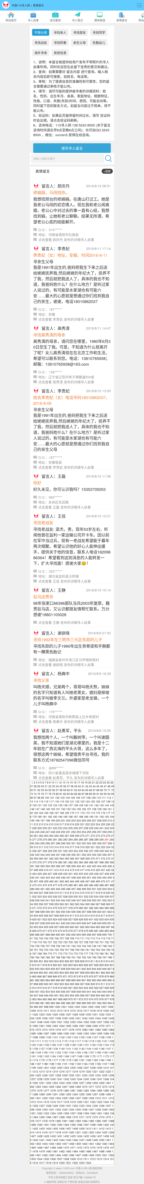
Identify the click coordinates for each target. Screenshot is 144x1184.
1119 (91, 1041)
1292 (62, 1094)
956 (82, 995)
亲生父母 (79, 42)
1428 (39, 1136)
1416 (45, 1132)
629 (81, 919)
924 (86, 988)
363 (56, 858)
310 (36, 847)
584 (101, 908)
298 (58, 843)
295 (42, 843)
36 (64, 786)
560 (61, 904)
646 (84, 923)
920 (65, 988)
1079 (78, 1029)
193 (106, 816)
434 (86, 874)
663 (87, 927)
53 (42, 790)
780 (101, 953)
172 (82, 813)
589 (42, 912)
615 (92, 915)
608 (56, 915)
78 (49, 794)
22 (97, 782)
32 (49, 786)
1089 (59, 1033)
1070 (101, 1026)
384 (81, 862)
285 (75, 839)
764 (103, 950)
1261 (108, 1083)
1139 (55, 1048)
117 (51, 801)
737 (47, 946)
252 (73, 832)
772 (60, 953)
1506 (53, 1159)
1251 (42, 1083)
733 (112, 942)
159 (99, 809)
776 (81, 953)
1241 (59, 1079)
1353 (46, 1113)
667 (108, 927)
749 (109, 946)
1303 (51, 1098)
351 (78, 854)
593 (63, 912)
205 (84, 820)
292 (112, 839)
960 (103, 995)
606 (46, 915)
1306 (71, 1098)
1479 (42, 1151)
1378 (45, 1121)
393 (42, 866)
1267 (65, 1086)
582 (91, 908)
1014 (66, 1010)
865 (34, 976)
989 (84, 1003)
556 (41, 904)
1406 (62, 1128)
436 (96, 874)
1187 (38, 1064)
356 (104, 854)
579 (75, 908)
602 (109, 912)
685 (32, 934)
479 (65, 885)
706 (56, 938)
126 (98, 801)
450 (84, 877)
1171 (99, 1056)
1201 (46, 1067)
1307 (78, 1098)
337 (91, 851)
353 (89, 854)
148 (42, 809)
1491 (38, 1155)
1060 (35, 1026)
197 (42, 820)
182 (50, 816)
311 (41, 847)
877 (96, 976)
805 (61, 961)
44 (94, 786)
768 (39, 953)
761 (87, 950)
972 (81, 999)
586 (112, 908)
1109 (108, 1037)
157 (89, 809)
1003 (77, 1007)
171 (77, 813)
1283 (86, 1090)
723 (60, 942)
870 (60, 976)
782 (112, 953)
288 (91, 839)
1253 (55, 1083)
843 (89, 969)
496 (68, 889)
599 (94, 912)
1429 (46, 1136)
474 (39, 885)
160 (104, 809)
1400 (106, 1125)
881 (32, 980)
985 (63, 1003)
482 (81, 885)
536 (106, 896)
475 (44, 885)
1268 (71, 1086)
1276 (39, 1090)
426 (44, 874)
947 (36, 995)
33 (53, 786)
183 (55, 816)
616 (98, 915)
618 (108, 915)
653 (36, 927)
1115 (65, 1041)
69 (101, 790)
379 (55, 862)
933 (47, 991)
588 (37, 912)
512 (67, 893)
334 (75, 851)
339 (101, 851)
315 (61, 847)
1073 (38, 1029)
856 (72, 972)
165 (46, 813)
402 (89, 866)
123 (82, 801)
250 (63, 832)
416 (77, 870)
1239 (46, 1079)
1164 (53, 1056)
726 (75, 942)
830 (106, 965)
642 (63, 923)
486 (101, 885)
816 (34, 965)
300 (68, 843)
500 (89, 889)
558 (51, 904)
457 (36, 881)
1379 (51, 1121)
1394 (66, 1125)
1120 (98, 1041)
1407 (68, 1128)
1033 (108, 1014)
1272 (98, 1086)
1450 (101, 1140)
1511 (86, 1159)
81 (60, 794)
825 (81, 965)
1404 (48, 1128)
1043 (91, 1018)
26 (111, 782)
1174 (35, 1060)
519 (103, 893)
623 (50, 919)
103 (62, 797)
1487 (95, 1151)
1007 (104, 1007)
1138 (48, 1048)
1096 (106, 1033)
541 (47, 900)
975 (96, 999)
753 (46, 950)
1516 (35, 1163)
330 (55, 851)
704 (46, 938)
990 (89, 1003)
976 (101, 999)
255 (89, 832)
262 (41, 835)
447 (68, 877)
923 (81, 988)
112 (109, 797)
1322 (93, 1102)
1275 (33, 1090)
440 (32, 877)
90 (94, 794)
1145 (95, 1048)
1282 (79, 1090)
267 (67, 835)
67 (94, 790)
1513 (99, 1159)
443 (47, 877)
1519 (55, 1163)
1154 (71, 1052)
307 (104, 843)
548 (84, 900)
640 (53, 923)
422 (108, 870)
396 (58, 866)
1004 (84, 1007)
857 (77, 972)
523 (39, 896)
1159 (104, 1052)
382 (70, 862)
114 (36, 801)
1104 (75, 1037)
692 (68, 934)
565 (87, 904)
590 (47, 912)
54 (46, 790)
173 (87, 813)
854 (61, 972)
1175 (42, 1060)
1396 (79, 1125)
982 (47, 1003)
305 (94, 843)
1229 (65, 1075)
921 (70, 988)
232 (55, 828)
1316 (53, 1102)
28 (35, 786)
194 (112, 816)
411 (51, 870)
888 (68, 980)
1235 (104, 1075)
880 (112, 976)
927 (101, 988)
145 (112, 805)
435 (91, 874)
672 (50, 931)
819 (50, 965)
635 (112, 919)
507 (41, 893)
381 (65, 862)
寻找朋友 (79, 32)
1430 (53, 1136)
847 (109, 969)
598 (89, 912)
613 (82, 915)
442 (42, 877)
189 (86, 816)
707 (61, 938)
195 (32, 820)
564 (82, 904)
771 (55, 953)
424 (34, 874)
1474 (93, 1147)
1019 (99, 1010)
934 (53, 991)
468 (92, 881)
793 (84, 957)
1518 (48, 1163)
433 (81, 874)
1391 (46, 1125)
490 (37, 889)
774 (70, 953)
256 (94, 832)
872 (70, 976)
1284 (93, 1090)
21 (93, 782)
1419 (65, 1132)
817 (39, 965)
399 (73, 866)
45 (97, 786)
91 (97, 794)
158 (94, 809)
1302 (45, 1098)
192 (101, 816)
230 (44, 828)
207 (94, 820)
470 (103, 881)
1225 (38, 1075)
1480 (48, 1151)
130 (34, 805)
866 (39, 976)
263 (46, 835)
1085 (33, 1033)
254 (84, 832)
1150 (45, 1052)
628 (75, 919)
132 (44, 805)
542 (53, 900)
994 (109, 1003)
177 (108, 813)
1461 (91, 1144)
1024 (48, 1014)
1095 (99, 1033)
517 (92, 893)
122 (77, 801)
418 (87, 870)
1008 (110, 1007)
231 (50, 828)
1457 (65, 1144)
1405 (55, 1128)
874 (81, 976)
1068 (88, 1026)
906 (77, 984)
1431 (59, 1136)
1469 (59, 1147)
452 (94, 877)
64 (83, 790)
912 (108, 984)
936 (63, 991)
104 (67, 797)
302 (78, 843)
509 (51, 893)
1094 (93, 1033)
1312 (111, 1098)
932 (42, 991)
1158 (98, 1052)
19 (86, 782)
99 (42, 797)
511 (61, 893)
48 (108, 786)
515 (82, 893)
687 (42, 934)
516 (87, 893)
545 (68, 900)
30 (42, 786)
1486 (88, 1151)
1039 (65, 1018)
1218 (75, 1071)
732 (106, 942)
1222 (101, 1071)
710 (77, 938)
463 (67, 881)
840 (73, 969)
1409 (82, 1128)
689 (53, 934)
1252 (48, 1083)
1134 (106, 1045)
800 (36, 961)
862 (103, 972)
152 (63, 809)
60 (68, 790)
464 (72, 881)
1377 (38, 1121)
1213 (42, 1071)
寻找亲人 (60, 32)
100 (47, 797)
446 (63, 877)
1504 (39, 1159)
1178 (62, 1060)
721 (50, 942)
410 (46, 870)
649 (99, 923)
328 (44, 851)
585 (106, 908)
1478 (35, 1151)
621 (39, 919)
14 (67, 782)
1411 (95, 1128)
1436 (93, 1136)
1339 (38, 1109)
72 (112, 790)
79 (53, 794)
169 (67, 813)
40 (79, 786)
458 (41, 881)
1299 (108, 1094)
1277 (46, 1090)
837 (58, 969)
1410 (88, 1128)
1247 (99, 1079)
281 (55, 839)
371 (98, 858)
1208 (93, 1067)
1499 (91, 1155)
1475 (99, 1147)
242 (106, 828)
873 (75, 976)
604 (36, 915)
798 (109, 957)
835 (47, 969)
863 (108, 972)
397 (63, 866)
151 (58, 809)
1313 (33, 1102)
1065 (68, 1026)
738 (53, 946)
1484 (75, 1151)
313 (51, 847)
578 (70, 908)
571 (34, 908)
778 (91, 953)
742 (73, 946)
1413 (108, 1128)
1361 (99, 1113)
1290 (48, 1094)
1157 (91, 1052)
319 (82, 847)
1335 (95, 1106)
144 (106, 805)
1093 (86, 1033)
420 (98, 870)
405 (104, 866)
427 (50, 874)
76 (42, 794)
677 (75, 931)
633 (101, 919)
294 (37, 843)
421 (103, 870)
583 (96, 908)
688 (47, 934)
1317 (59, 1102)
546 (73, 900)
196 (37, 820)
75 (38, 794)
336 (86, 851)
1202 (53, 1067)
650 (104, 923)
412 (56, 870)
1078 (71, 1029)
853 (56, 972)
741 (68, 946)
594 (68, 912)
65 (86, 790)
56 (53, 790)
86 (79, 794)
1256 (75, 1083)
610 (67, 915)
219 (72, 824)
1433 (73, 1136)
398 (68, 866)
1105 (82, 1037)
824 (75, 965)
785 (42, 957)
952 (61, 995)
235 (70, 828)
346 (53, 854)
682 (101, 931)
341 (112, 851)
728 (86, 942)
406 (109, 866)
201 (63, 820)
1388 (111, 1121)
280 (50, 839)
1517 (42, 1163)
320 (87, 847)
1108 (101, 1037)
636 (32, 923)
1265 (51, 1086)
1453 (38, 1144)
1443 (55, 1140)
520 (108, 893)
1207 (86, 1067)
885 (53, 980)
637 (37, 923)
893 (94, 980)
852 (51, 972)
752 (41, 950)
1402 (35, 1128)
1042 (84, 1018)
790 (68, 957)
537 (112, 896)
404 (99, 866)
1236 (111, 1075)
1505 (46, 1159)
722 (55, 942)
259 (109, 832)
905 (72, 984)
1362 (106, 1113)
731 (101, 942)
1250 (35, 1083)
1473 (86, 1147)
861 (98, 972)
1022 (35, 1014)
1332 (75, 1106)
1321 (86, 1102)
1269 (78, 1086)
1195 (91, 1064)
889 (73, 980)
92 (101, 794)
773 (65, 953)
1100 (48, 1037)
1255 (68, 1083)
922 (75, 988)
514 (77, 893)
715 (103, 938)
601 (104, 912)
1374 (101, 1117)
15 (71, 782)
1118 (84, 1041)
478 (60, 885)
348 (63, 854)
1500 (98, 1155)
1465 (33, 1147)
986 (68, 1003)
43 (90, 786)
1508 (66, 1159)
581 (86, 908)
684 (112, 931)
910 (98, 984)
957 (87, 995)
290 (101, 839)
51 (35, 790)
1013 (59, 1010)
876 (91, 976)
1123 (33, 1045)
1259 (95, 1083)
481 (75, 885)
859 (87, 972)
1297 (95, 1094)
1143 (82, 1048)
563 (77, 904)
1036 (45, 1018)
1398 (93, 1125)
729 (91, 942)
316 (67, 847)
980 (37, 1003)
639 (47, 923)
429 (60, 874)
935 (58, 991)
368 (82, 858)
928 (106, 988)
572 (39, 908)
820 (55, 965)
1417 (51, 1132)
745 (89, 946)
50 (31, 790)
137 (70, 805)
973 (86, 999)
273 (98, 835)
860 (92, 972)
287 (86, 839)
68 (97, 790)
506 (36, 893)
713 (92, 938)
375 (34, 862)
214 (46, 824)
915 (39, 988)
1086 (39, 1033)
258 (104, 832)
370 (92, 858)
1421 (78, 1132)
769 (44, 953)
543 (58, 900)
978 (112, 999)
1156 (84, 1052)
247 (47, 832)
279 (44, 839)
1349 (104, 1109)
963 (34, 999)
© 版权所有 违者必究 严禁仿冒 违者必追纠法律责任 (72, 1182)
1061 (42, 1026)
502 (99, 889)
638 (42, 923)
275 (108, 835)
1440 (35, 1140)
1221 (95, 1071)
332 (65, 851)
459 (46, 881)
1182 (88, 1060)
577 (65, 908)
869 (55, 976)
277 (34, 839)
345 (47, 854)
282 (60, 839)
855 (67, 972)
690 (58, 934)
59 (64, 790)
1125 (46, 1045)
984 (58, 1003)
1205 (73, 1067)
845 (99, 969)
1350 (111, 1109)
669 (34, 931)
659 (67, 927)
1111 (38, 1041)
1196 (98, 1064)
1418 (58, 1132)
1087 (46, 1033)
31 (46, 786)
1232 (84, 1075)
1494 (58, 1155)
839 (68, 969)
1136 (35, 1048)
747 (99, 946)
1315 (46, 1102)
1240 (53, 1079)
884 (47, 980)
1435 (86, 1136)
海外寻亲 (40, 52)
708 (67, 938)
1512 (93, 1159)
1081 (91, 1029)
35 (60, 786)
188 (81, 816)
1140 (62, 1048)
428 (55, 874)
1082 (98, 1029)
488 (112, 885)
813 (103, 961)
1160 (111, 1052)
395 (53, 866)
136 (65, 805)
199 (53, 820)
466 (82, 881)
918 (55, 988)
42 (86, 786)
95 (112, 794)
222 (87, 824)
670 (39, 931)
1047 (33, 1022)
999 (51, 1007)
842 (84, 969)
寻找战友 (40, 42)
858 (82, 972)
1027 (68, 1014)
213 (41, 824)
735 (37, 946)
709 (72, 938)
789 (63, 957)
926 (96, 988)
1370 (75, 1117)
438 (106, 874)
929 (112, 988)
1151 (51, 1052)
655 (46, 927)
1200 (39, 1067)
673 (55, 931)
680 (91, 931)
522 (34, 896)
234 (65, 828)
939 (78, 991)
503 (104, 889)
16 (74, 782)
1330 (62, 1106)
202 (68, 820)
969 (65, 999)
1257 (82, 1083)
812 (98, 961)
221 (82, 824)
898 (36, 984)
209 (104, 820)
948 (41, 995)
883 (42, 980)
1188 (45, 1064)
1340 (45, 1109)
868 (50, 976)
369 (87, 858)
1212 (35, 1071)
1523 (82, 1163)
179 (34, 816)
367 (77, 858)
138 (75, 805)
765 (108, 950)
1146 (101, 1048)
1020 (106, 1010)
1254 (62, 1083)
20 (89, 782)
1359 (86, 1113)
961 (108, 995)
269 (77, 835)
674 (60, 931)
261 (36, 835)
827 (91, 965)
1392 (53, 1125)
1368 (62, 1117)
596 (78, 912)
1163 (46, 1056)
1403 (42, 1128)
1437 (99, 1136)
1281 (73, 1090)
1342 (58, 1109)
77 (46, 794)
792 (78, 957)
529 (70, 896)
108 (88, 797)
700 (109, 934)
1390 (39, 1125)
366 (72, 858)
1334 (88, 1106)
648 (94, 923)
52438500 (92, 1172)
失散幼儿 (99, 42)
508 (46, 893)
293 (32, 843)
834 (42, 969)
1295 (82, 1094)
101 (52, 797)
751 (36, 950)
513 (72, 893)
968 (60, 999)
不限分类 (40, 32)
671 (44, 931)
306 (99, 843)
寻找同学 (99, 32)
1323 (99, 1102)
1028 (75, 1014)
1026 (62, 1014)
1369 (68, 1117)
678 (81, 931)
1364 (35, 1117)
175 (98, 813)
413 (61, 870)
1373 (95, 1117)
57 (57, 790)
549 (89, 900)
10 (52, 782)
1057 (99, 1022)
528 (65, 896)
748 (104, 946)
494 (58, 889)
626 (65, 919)
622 (44, 919)
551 (99, 900)
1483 (68, 1151)
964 (39, 999)
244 (32, 832)
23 (100, 782)
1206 (79, 1067)
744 (84, 946)
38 (72, 786)
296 (47, 843)
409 (41, 870)
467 (87, 881)
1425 (104, 1132)
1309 (91, 1098)
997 (41, 1007)
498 (78, 889)
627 (70, 919)
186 (70, 816)
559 (56, 904)
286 (81, 839)
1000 (57, 1007)
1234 (98, 1075)
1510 (79, 1159)
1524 (88, 1163)
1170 (93, 1056)
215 (51, 824)
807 (72, 961)
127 (103, 801)
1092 (79, 1033)
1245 (86, 1079)
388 (101, 862)
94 (108, 794)
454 (104, 877)
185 (65, 816)
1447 (82, 1140)
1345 (78, 1109)
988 (78, 1003)
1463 (104, 1144)
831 (112, 965)
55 (49, 790)
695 (84, 934)
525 (50, 896)
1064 (62, 1026)
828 (96, 965)
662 (82, 927)
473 (34, 885)
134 (55, 805)
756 (61, 950)
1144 (88, 1048)
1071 (108, 1026)
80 (57, 794)
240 (96, 828)
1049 (46, 1022)
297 (53, 843)
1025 (55, 1014)
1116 (71, 1041)
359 (36, 858)
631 (91, 919)
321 (92, 847)
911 (103, 984)
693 (73, 934)
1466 (39, 1147)
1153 (65, 1052)
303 (84, 843)
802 (46, 961)
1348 (98, 1109)
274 (103, 835)
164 (41, 813)
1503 (33, 1159)
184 (60, 816)
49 (112, 786)
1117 (78, 1041)
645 (78, 923)
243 (112, 828)
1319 (73, 1102)
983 (53, 1003)
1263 (38, 1086)
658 (61, 927)
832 (32, 969)
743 (78, 946)
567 (98, 904)
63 (79, 790)
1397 (86, 1125)
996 (36, 1007)
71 (108, 790)
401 (84, 866)
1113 (51, 1041)
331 (60, 851)
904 (67, 984)
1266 (58, 1086)
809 (82, 961)
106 (78, 797)
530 (75, 896)
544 (63, 900)
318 (77, 847)
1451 (108, 1140)
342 (32, 854)
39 (75, 786)
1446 (75, 1140)
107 (83, 797)
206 (89, 820)
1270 (84, 1086)
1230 (71, 1075)
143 (101, 805)
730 (96, 942)
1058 (106, 1022)
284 (70, 839)
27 (31, 786)
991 (94, 1003)
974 (91, 999)
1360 (93, 1113)
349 (68, 854)
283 (65, 839)
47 (105, 786)
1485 (82, 1151)
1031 (95, 1014)
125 (92, 801)
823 (70, 965)
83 (68, 794)
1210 (106, 1067)
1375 (108, 1117)
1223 (108, 1071)
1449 (95, 1140)
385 (86, 862)
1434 (79, 1136)
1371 (82, 1117)
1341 (51, 1109)
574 (50, 908)
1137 (42, 1048)
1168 (79, 1056)
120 (67, 801)
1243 (73, 1079)
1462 (98, 1144)
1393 (59, 1125)
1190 (58, 1064)
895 (104, 980)
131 (39, 805)
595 (73, 912)
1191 (65, 1064)
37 (68, 786)
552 (104, 900)
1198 (111, 1064)
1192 (71, 1064)
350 (73, 854)
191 (96, 816)
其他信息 (60, 52)
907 (82, 984)
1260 (101, 1083)
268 (72, 835)
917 (50, 988)
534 (96, 896)
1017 (86, 1010)
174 (92, 813)
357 (109, 854)
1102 (62, 1037)
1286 (106, 1090)
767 (34, 953)
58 (60, 790)
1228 (58, 1075)
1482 (62, 1151)
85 (75, 794)
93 (105, 794)
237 (81, 828)
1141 (68, 1048)
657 (56, 927)
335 (81, 851)
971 (75, 999)
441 (37, 877)
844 (94, 969)
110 (98, 797)
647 (89, 923)
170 (72, 813)
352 (84, 854)
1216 (62, 1071)
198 (47, 820)
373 (108, 858)
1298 (101, 1094)
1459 (78, 1144)
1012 (53, 1010)
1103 (68, 1037)
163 (36, 813)
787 (53, 957)
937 (68, 991)
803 (51, 961)
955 (77, 995)
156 (84, 809)
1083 (104, 1029)
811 (92, 961)
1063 (55, 1026)
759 (77, 950)
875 (86, 976)
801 (41, 961)
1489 (108, 1151)
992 (99, 1003)
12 (60, 782)
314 (56, 847)
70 (105, 790)
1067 (82, 1026)
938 (73, 991)
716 (108, 938)
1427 (33, 1136)
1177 (55, 1060)
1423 (91, 1132)
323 (103, 847)
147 (37, 809)
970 (70, 999)
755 (56, 950)
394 (47, 866)
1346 (84, 1109)
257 (99, 832)
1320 (79, 1102)
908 (87, 984)
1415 (38, 1132)
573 (44, 908)
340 (106, 851)
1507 (59, 1159)
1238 (39, 1079)
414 (67, 870)
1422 (84, 1132)
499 (84, 889)
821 (60, 965)
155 (78, 809)
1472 (79, 1147)
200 (58, 820)
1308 (84, 1098)
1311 (104, 1098)
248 (53, 832)
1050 (53, 1022)
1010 (39, 1010)
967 (55, 999)
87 (83, 794)
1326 (35, 1106)
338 (96, 851)
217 (61, 824)
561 (67, 904)
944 (104, 991)
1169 (86, 1056)
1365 (42, 1117)
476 (50, 885)
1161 (33, 1056)
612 (77, 915)
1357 (73, 1113)
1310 (98, 1098)
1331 (68, 1106)
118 (56, 801)
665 (98, 927)
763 (98, 950)
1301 (38, 1098)
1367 (55, 1117)
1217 (68, 1071)
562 (72, 904)
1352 (39, 1113)
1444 (62, 1140)
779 (96, 953)
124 (87, 801)
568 (103, 904)
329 (50, 851)
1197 (104, 1064)
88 (86, 794)
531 (81, 896)
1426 (111, 1132)
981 (42, 1003)
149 (47, 809)
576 (60, 908)
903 (61, 984)
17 (78, 782)
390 (112, 862)
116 (46, 801)
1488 (101, 1151)
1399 (99, 1125)
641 (58, 923)
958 (92, 995)
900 (46, 984)
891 (84, 980)
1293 (68, 1094)
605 (41, 915)
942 (94, 991)
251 (68, 832)
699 (104, 934)
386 (91, 862)
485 (96, 885)
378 (50, 862)
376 (39, 862)
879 (106, 976)
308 (109, 843)
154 (73, 809)
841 (78, 969)
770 (50, 953)
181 (44, 816)
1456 (58, 1144)
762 (92, 950)
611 (72, 915)
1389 (33, 1125)
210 (109, 820)
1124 (39, 1045)
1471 (73, 1147)
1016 (79, 1010)
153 (68, 809)
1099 (42, 1037)
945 (109, 991)
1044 (98, 1018)
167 (56, 813)
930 (32, 991)
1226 (45, 1075)
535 (101, 896)
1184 (101, 1060)
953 (67, 995)
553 (109, 900)
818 (44, 965)
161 (109, 809)
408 (36, 870)
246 (42, 832)
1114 (58, 1041)
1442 (48, 1140)
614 (87, 915)
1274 (111, 1086)
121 (72, 801)
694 (78, 934)
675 (65, 931)
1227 (51, 1075)
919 (60, 988)
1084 (111, 1029)
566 (92, 904)
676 (70, 931)
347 (58, 854)
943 (99, 991)
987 (73, 1003)
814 (108, 961)
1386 (98, 1121)
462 (61, 881)
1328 (48, 1106)
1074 (45, 1029)
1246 (93, 1079)
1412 (101, 1128)
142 (96, 805)
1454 (45, 1144)
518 (98, 893)
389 (106, 862)
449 (78, 877)
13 (63, 782)
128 (108, 801)
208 (99, 820)
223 (92, 824)
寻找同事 (60, 42)
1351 (33, 1113)
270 (82, 835)
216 (56, 824)
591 (53, 912)
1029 (82, 1014)
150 (53, 809)
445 (58, 877)
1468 (53, 1147)
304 (89, 843)
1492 (45, 1155)
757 (67, 950)
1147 (108, 1048)
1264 (45, 1086)
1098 (35, 1037)
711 (82, 938)
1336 (101, 1106)
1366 (48, 1117)
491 (42, 889)
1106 (88, 1037)
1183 (95, 1060)
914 (34, 988)
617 (103, 915)
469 (98, 881)
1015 (73, 1010)
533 (91, 896)
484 (91, 885)
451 (89, 877)
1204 (66, 1067)
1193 (78, 1064)
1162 (39, 1056)
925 (91, 988)
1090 (66, 1033)
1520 (62, 1163)
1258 (88, 1083)
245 (37, 832)
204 (78, 820)
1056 (93, 1022)
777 (86, 953)
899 (41, 984)
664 (92, 927)
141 (91, 805)
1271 (91, 1086)
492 (47, 889)
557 (46, 904)
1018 (93, 1010)
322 (98, 847)
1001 (64, 1007)
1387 (104, 1121)
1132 (93, 1045)
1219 (82, 1071)
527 (60, 896)
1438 (106, 1136)
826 (86, 965)
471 (108, 881)
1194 (84, 1064)
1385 (91, 1121)
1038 (58, 1018)
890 (78, 980)
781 (106, 953)
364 (61, 858)
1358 (79, 1113)
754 (51, 950)
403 (94, 866)
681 (96, 931)
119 (61, 801)
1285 (99, 1090)
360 (41, 858)
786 (47, 957)
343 (37, 854)
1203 (59, 1067)
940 (84, 991)
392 (37, 866)
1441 (42, 1140)
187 (75, 816)
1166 (66, 1056)
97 (35, 797)
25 (108, 782)
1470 (66, 1147)
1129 (73, 1045)
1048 (39, 1022)
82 (64, 794)
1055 (86, 1022)
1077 (65, 1029)
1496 (71, 1155)
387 (96, 862)
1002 (70, 1007)
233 (60, 828)
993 (104, 1003)
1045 (104, 1018)
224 (98, 824)
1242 (66, 1079)
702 (36, 938)
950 (51, 995)
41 (83, 786)
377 (44, 862)
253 (78, 832)
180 (39, 816)
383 (75, 862)
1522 (75, 1163)
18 (82, 782)
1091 (73, 1033)
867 (44, 976)
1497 (78, 1155)
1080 (84, 1029)
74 (35, 794)
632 (96, 919)
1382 (71, 1121)
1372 (88, 1117)
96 (31, 797)
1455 (51, 1144)
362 (51, 858)
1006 (97, 1007)
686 (37, 934)
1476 (106, 1147)
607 (51, 915)
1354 (53, 1113)
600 (99, 912)
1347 (91, 1109)
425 (39, 874)
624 (55, 919)
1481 (55, 1151)
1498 (84, 1155)
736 (42, 946)
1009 (33, 1010)
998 (46, 1007)
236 (75, 828)
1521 (68, 1163)
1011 (46, 1010)
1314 (39, 1102)
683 (106, 931)
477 (55, 885)
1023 (42, 1014)
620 (34, 919)
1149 (38, 1052)
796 (99, 957)
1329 (55, 1106)
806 (67, 961)
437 (101, 874)
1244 (79, 1079)
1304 (58, 1098)
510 (56, 893)
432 (75, 874)
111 (104, 797)
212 (36, 824)
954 (72, 995)
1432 (66, 1136)
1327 (42, 1106)
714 (98, 938)
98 (38, 797)
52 (38, 790)
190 (91, 816)
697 (94, 934)
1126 (53, 1045)
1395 (73, 1125)
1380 (58, 1121)
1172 (106, 1056)
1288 (35, 1094)
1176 (48, 1060)
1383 (78, 1121)
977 (106, 999)
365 (67, 858)
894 (99, 980)
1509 (73, 1159)
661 (77, 927)
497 (73, 889)
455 (109, 877)
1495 (65, 1155)
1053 (73, 1022)
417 (82, 870)
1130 (79, 1045)
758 (72, 950)
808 (77, 961)
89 (90, 794)
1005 (90, 1007)
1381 (65, 1121)
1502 (111, 1155)
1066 (75, 1026)
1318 (66, 1102)
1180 (75, 1060)
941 (89, 991)
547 (78, 900)
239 (91, 828)
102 (57, 797)
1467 (46, 1147)
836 (53, 969)
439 (112, 874)
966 (50, 999)
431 (70, 874)
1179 (68, 1060)
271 (87, 835)
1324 (106, 1102)
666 (103, 927)
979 (32, 1003)
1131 (86, 1045)
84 (72, 794)
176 (103, 813)
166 (51, 813)
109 (93, 797)
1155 (78, 1052)
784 (37, 957)
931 (37, 991)
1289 (42, 1094)
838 (63, 969)
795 (94, 957)
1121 (104, 1041)
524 (44, 896)
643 (68, 923)
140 (86, 805)
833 (37, 969)
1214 (48, 1071)
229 (39, 828)
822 (65, 965)
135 (60, 805)
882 (37, 980)
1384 (84, 1121)
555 (36, 904)
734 (32, 946)
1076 (58, 1029)
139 (81, 805)
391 (32, 866)
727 (81, 942)
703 (41, 938)
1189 (51, 1064)
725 (70, 942)
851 (46, 972)
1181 (82, 1060)
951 (56, 995)
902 (56, 984)
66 (90, 790)
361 (46, 858)
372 (103, 858)
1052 (66, 1022)
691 (63, 934)
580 (81, 908)
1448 (88, 1140)
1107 (95, 1037)
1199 (33, 1067)
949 (46, 995)
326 (34, 851)
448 (73, 877)
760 (82, 950)
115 (41, 801)
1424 (98, 1132)
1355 (59, 1113)
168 (61, 813)
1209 (99, 1067)
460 (51, 881)
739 (58, 946)
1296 (88, 1094)
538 (32, 900)
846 (104, 969)
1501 (104, 1155)
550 (94, 900)
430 (65, 874)
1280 (66, 1090)
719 (39, 942)
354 (94, 854)
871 (65, 976)
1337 (108, 1106)
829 (101, 965)
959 (98, 995)
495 (63, 889)
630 (86, 919)
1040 (71, 1018)
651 (109, 923)
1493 (51, 1155)
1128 (66, 1045)
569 (108, 904)
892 (89, 980)
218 (67, 824)
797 (104, 957)
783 (32, 957)
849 (36, 972)
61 (72, 790)
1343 (65, 1109)
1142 (75, 1048)
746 (94, 946)
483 (86, 885)
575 (55, 908)
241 (101, 828)
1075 (51, 1029)
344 (42, 854)
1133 (99, 1045)
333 (70, 851)
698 (99, 934)
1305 (65, 1098)
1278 (53, 1090)
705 (51, 938)
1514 (106, 1159)
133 (50, 805)
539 (37, 900)
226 (108, 824)
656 (51, 927)
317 (72, 847)
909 (92, 984)
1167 (73, 1056)
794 (89, 957)
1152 (58, 1052)
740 (63, 946)
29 (38, 786)
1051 (59, 1022)
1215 (55, 1071)
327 (39, 851)
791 (73, 957)
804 (56, 961)
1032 (101, 1014)
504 (109, 889)
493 (53, 889)
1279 (59, 1090)
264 (51, 835)
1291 (55, 1094)
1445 (68, 1140)
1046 (111, 1018)
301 (73, 843)
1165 (59, 1056)
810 (87, 961)
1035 (38, 1018)
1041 (78, 1018)
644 (73, 923)
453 (99, 877)
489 (32, 889)
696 (89, 934)
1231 (78, 1075)
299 (63, 843)
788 (58, 957)
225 (103, 824)
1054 (79, 1022)
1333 (82, 1106)
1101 (55, 1037)
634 (106, 919)
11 (56, 782)
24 (104, 782)
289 (96, 839)
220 (77, 824)
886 (58, 980)
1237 (33, 1079)
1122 (111, 1041)
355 (99, 854)
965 (44, 999)
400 (78, 866)
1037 (51, 1018)
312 (46, 847)
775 (75, 953)
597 (84, 912)
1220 (88, 1071)
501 (94, 889)
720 (44, 942)
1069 (95, 1026)
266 (61, 835)
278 (39, 839)
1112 (45, 1041)
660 (72, 927)
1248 (106, 1079)
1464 (111, 1144)
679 (86, 931)
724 (65, 942)
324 (108, 847)
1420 (71, 1132)
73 (31, 794)
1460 (84, 1144)
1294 (75, 1094)
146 (32, 809)
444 (53, 877)
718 (34, 942)
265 (56, 835)
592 (58, 912)
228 (34, 828)
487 (106, 885)
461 (56, 881)
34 (57, 786)
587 (32, 912)
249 (58, 832)
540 (42, 900)
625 (60, 919)
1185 (108, 1060)
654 (41, 927)
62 (75, 790)
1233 (91, 1075)
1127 (59, 1045)
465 (77, 881)
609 (61, 915)
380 (60, 862)
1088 (53, 1033)
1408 (75, 1128)
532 (86, 896)
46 (101, 786)
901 (51, 984)
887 (63, 980)
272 (92, 835)
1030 (88, 1014)
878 (101, 976)
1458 (71, 1144)
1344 (71, 1109)
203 (73, 820)
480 (70, 885)
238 (86, 828)
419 (92, 870)
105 (73, 797)
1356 (66, 1113)
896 (109, 980)
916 (44, 988)
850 (41, 972)
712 (87, 938)
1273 (104, 1086)
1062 (48, 1026)
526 (55, 896)
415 (72, 870)
